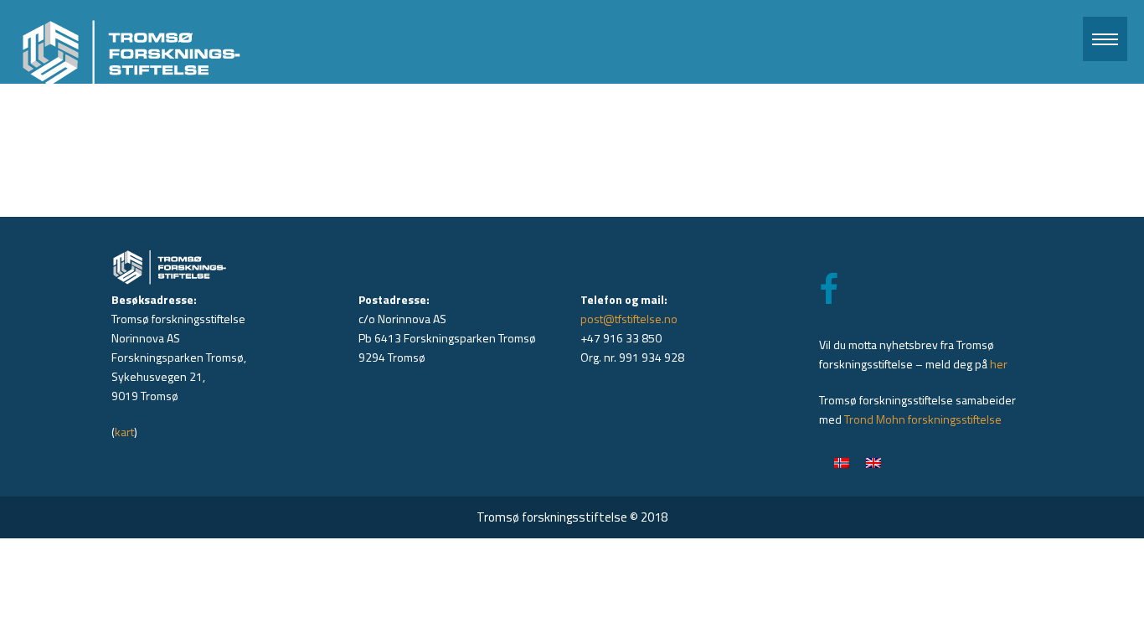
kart (124, 431)
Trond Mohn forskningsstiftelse (923, 419)
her (998, 364)
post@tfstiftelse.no (629, 318)
